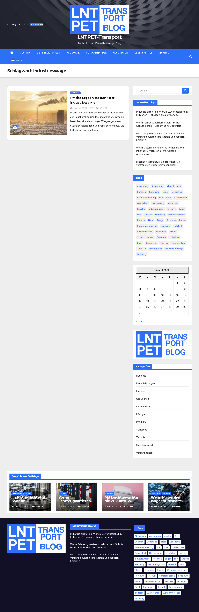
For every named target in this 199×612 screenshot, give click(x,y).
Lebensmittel (144, 52)
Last (139, 214)
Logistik (148, 214)
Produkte (73, 52)
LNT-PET (102, 108)
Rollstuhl (178, 226)
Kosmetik (171, 209)
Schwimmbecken (145, 237)
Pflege (160, 220)
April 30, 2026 (162, 506)
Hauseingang (158, 203)
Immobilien (173, 203)
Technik (25, 52)
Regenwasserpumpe (147, 226)
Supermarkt (151, 243)
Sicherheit (174, 237)
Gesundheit (120, 52)
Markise (141, 220)
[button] (190, 56)
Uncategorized (144, 445)
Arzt (179, 186)
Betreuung (154, 192)
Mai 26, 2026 (114, 506)
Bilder (165, 192)
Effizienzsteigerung (146, 197)
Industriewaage (156, 209)
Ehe (161, 197)
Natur (150, 220)
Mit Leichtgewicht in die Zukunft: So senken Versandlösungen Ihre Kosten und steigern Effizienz (160, 136)
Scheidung (161, 231)
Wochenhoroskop (174, 248)
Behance (141, 192)
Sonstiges (141, 429)
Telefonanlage (178, 243)
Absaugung (142, 186)
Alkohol (170, 186)
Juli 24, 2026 (22, 506)
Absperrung (157, 186)
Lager (182, 209)
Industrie (141, 209)
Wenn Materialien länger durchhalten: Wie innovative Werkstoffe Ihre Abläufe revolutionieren (160, 150)
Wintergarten (155, 248)
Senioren (161, 237)
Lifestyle (141, 414)
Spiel (139, 243)
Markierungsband (176, 214)
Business (16, 60)
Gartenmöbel (180, 197)
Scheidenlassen (145, 231)
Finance (164, 52)
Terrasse (141, 248)
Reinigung (165, 226)
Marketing (160, 214)
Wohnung (141, 254)
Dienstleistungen (48, 52)
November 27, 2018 (83, 108)
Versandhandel (96, 52)
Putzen (182, 220)
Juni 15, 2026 (68, 506)
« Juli (139, 321)
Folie (168, 197)
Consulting (177, 192)
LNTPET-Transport (99, 37)
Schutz (173, 231)
